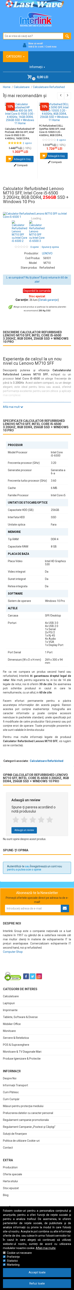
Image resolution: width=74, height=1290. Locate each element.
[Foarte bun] (41, 819)
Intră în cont (35, 46)
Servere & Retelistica (16, 1037)
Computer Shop (13, 951)
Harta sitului (10, 1181)
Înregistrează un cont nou (46, 866)
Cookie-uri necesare (19, 1252)
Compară (21, 165)
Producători (10, 1167)
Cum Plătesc (11, 1092)
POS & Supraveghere (16, 1044)
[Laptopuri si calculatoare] (27, 966)
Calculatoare (11, 996)
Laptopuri (9, 1003)
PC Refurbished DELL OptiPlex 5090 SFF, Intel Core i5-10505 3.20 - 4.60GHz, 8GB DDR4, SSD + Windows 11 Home (54, 133)
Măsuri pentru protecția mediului (23, 1106)
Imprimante (10, 1010)
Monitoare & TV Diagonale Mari (22, 1051)
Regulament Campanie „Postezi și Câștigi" (29, 1126)
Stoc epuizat (11, 1188)
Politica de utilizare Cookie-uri (21, 1140)
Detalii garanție (48, 299)
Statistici (12, 1260)
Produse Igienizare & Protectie (22, 1058)
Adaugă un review (24, 830)
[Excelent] (49, 819)
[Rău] (24, 819)
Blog (5, 1195)
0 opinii (34, 247)
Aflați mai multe (46, 1248)
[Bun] (32, 819)
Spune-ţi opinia (50, 247)
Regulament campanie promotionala (26, 1119)
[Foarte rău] (15, 819)
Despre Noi (9, 1078)
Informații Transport (15, 1085)
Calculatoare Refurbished (46, 760)
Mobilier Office (12, 1024)
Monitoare (9, 1030)
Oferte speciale (12, 1174)
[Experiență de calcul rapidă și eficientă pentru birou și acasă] (37, 215)
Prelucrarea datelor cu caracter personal (28, 1113)
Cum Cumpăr (11, 1099)
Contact (8, 1147)
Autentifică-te (15, 866)
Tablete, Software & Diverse (20, 1017)
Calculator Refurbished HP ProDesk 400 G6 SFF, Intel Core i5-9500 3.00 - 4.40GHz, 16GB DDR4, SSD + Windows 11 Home (20, 136)
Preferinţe (13, 1256)
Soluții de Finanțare (15, 1133)
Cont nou (50, 46)
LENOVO (47, 253)
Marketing (13, 1264)
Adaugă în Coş (22, 159)
